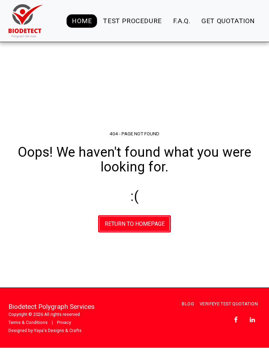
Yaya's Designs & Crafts (58, 330)
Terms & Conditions (28, 322)
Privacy (64, 322)
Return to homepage (135, 224)
